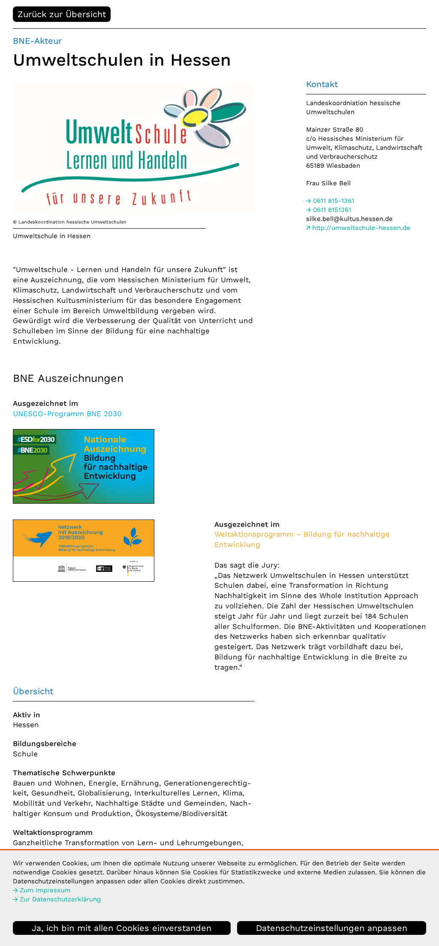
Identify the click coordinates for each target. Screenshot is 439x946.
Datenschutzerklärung (60, 899)
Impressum (45, 890)
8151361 (332, 210)
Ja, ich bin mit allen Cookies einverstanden (121, 928)
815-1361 (333, 201)
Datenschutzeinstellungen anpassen (331, 928)
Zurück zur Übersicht (62, 14)
